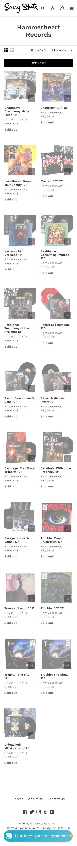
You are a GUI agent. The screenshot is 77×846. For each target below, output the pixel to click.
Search (18, 799)
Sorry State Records (41, 823)
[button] (38, 836)
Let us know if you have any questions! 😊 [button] (44, 836)
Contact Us (56, 799)
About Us (35, 799)
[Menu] (72, 8)
